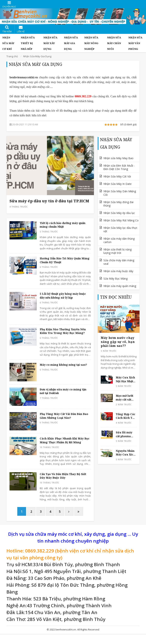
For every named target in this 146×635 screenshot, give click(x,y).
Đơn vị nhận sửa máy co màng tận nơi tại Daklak (63, 391)
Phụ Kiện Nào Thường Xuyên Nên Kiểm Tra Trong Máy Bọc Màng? (63, 331)
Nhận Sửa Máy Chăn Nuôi (114, 43)
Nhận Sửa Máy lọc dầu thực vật (120, 229)
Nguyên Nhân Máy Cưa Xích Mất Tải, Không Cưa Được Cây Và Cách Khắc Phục (125, 452)
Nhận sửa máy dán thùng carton (119, 240)
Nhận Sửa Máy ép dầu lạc (119, 213)
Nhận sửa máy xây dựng (50, 43)
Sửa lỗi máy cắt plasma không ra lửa (125, 434)
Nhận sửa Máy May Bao (118, 158)
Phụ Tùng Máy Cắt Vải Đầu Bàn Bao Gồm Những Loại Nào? (64, 416)
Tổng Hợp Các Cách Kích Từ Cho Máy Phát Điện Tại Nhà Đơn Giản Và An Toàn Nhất (125, 416)
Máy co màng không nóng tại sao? (63, 364)
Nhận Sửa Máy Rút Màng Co (121, 220)
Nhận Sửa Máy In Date (117, 184)
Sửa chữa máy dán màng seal (118, 261)
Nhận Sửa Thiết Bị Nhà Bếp (28, 43)
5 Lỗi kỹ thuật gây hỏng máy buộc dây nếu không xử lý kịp (63, 295)
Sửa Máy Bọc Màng (115, 278)
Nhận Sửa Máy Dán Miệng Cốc (119, 192)
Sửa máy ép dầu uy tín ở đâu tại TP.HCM (49, 200)
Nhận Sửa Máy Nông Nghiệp (91, 43)
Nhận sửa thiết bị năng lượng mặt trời (117, 251)
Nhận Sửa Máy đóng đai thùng (118, 203)
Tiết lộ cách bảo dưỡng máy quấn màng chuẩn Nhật (62, 225)
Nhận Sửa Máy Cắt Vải (117, 176)
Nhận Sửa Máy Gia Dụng (71, 43)
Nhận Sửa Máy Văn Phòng (135, 43)
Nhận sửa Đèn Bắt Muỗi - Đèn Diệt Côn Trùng (119, 167)
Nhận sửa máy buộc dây (118, 271)
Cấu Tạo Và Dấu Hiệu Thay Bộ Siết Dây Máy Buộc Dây (63, 476)
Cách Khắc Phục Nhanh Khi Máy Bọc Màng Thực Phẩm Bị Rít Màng (65, 440)
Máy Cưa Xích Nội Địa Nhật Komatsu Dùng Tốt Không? (126, 379)
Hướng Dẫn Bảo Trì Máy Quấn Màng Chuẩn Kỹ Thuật (65, 260)
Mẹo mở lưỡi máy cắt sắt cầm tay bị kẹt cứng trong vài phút (126, 397)
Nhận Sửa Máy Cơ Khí (8, 43)
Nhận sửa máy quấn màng (119, 286)
